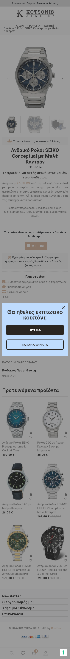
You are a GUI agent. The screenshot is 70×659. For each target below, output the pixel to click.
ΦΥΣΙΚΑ (35, 330)
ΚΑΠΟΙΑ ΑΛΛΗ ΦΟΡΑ (35, 344)
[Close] (63, 307)
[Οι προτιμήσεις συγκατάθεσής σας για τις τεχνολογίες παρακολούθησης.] (63, 652)
